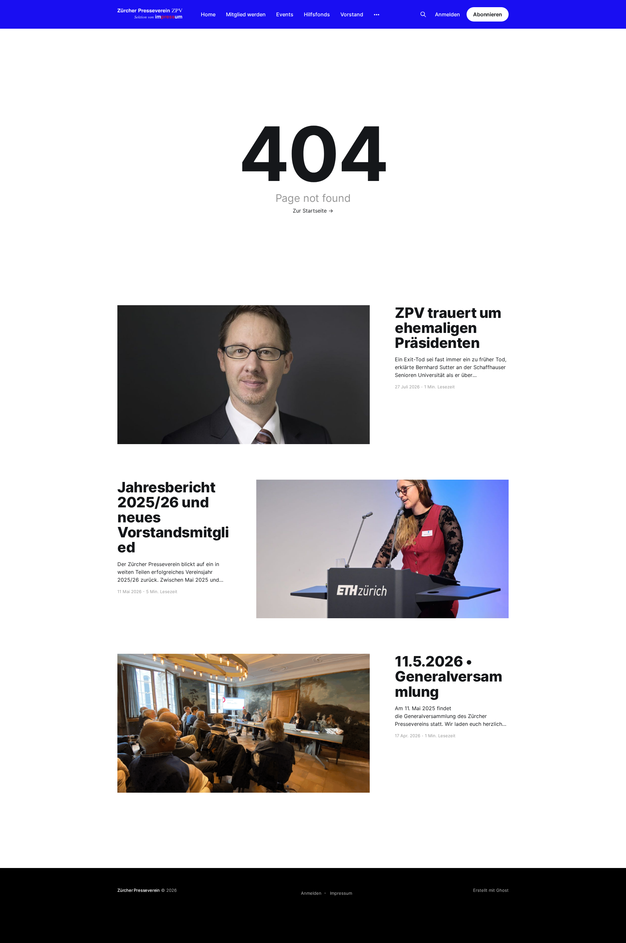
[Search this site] (423, 14)
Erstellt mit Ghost (491, 890)
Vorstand (351, 14)
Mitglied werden (246, 14)
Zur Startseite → (313, 210)
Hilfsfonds (317, 14)
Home (208, 14)
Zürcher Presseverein (138, 890)
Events (284, 14)
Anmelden (447, 14)
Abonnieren (487, 14)
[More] (376, 15)
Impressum (341, 893)
